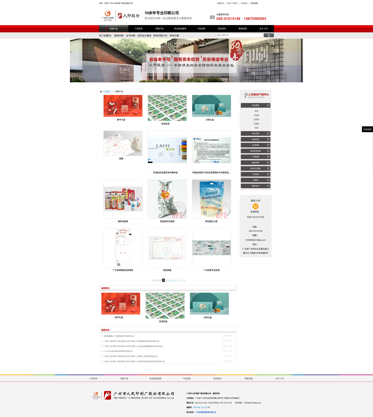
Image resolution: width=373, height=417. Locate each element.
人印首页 (105, 91)
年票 (256, 128)
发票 (256, 111)
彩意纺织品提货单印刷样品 (167, 172)
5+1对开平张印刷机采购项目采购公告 (118, 351)
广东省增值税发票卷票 (123, 270)
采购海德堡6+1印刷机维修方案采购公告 (118, 336)
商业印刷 (255, 133)
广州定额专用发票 (211, 270)
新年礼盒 (123, 119)
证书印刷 (255, 145)
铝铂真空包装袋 (167, 221)
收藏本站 (220, 3)
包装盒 (255, 180)
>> (179, 280)
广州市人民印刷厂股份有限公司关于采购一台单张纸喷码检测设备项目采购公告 (134, 361)
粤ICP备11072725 (200, 407)
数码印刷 (255, 162)
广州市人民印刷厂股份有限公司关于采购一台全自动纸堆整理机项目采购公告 (133, 346)
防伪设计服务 (255, 168)
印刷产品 (114, 28)
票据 (123, 158)
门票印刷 (255, 156)
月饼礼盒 (212, 119)
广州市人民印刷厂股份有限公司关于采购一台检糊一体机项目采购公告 (130, 356)
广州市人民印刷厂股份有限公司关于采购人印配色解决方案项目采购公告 (131, 341)
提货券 (256, 119)
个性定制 (255, 174)
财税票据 (167, 270)
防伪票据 (255, 105)
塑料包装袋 (123, 221)
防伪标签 (167, 123)
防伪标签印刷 (255, 151)
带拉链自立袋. (211, 221)
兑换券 (256, 123)
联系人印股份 (232, 3)
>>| (183, 280)
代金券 (256, 115)
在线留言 (244, 3)
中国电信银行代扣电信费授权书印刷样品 (211, 172)
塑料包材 (255, 186)
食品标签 (255, 139)
